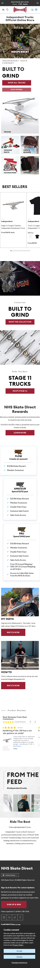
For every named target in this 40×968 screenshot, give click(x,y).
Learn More (24, 433)
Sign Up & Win (14, 904)
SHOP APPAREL (17, 89)
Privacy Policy (17, 945)
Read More (18, 746)
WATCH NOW (13, 632)
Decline (19, 957)
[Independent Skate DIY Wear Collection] (20, 278)
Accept (19, 951)
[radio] (30, 236)
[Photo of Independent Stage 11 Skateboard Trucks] (20, 347)
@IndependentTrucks (22, 827)
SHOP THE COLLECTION (20, 322)
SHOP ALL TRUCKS (19, 83)
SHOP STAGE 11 (20, 391)
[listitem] (19, 741)
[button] (3, 10)
